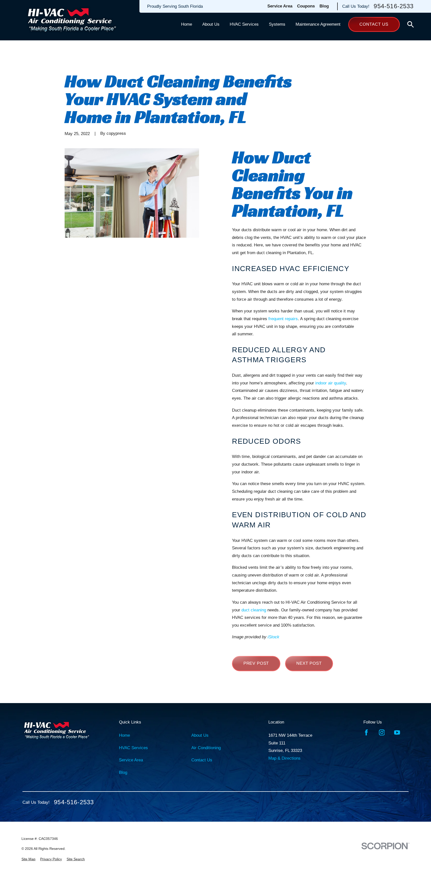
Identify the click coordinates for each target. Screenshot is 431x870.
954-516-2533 (394, 6)
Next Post (309, 663)
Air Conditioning (206, 747)
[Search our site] (410, 24)
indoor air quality (330, 383)
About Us (200, 735)
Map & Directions (284, 758)
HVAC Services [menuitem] (244, 24)
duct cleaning (253, 610)
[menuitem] (28, 859)
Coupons (306, 6)
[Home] (72, 20)
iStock (273, 637)
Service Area (279, 6)
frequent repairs (283, 318)
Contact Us (373, 24)
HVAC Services (133, 747)
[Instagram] (382, 732)
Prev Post (256, 663)
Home (124, 735)
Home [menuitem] (186, 24)
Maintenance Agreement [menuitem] (318, 24)
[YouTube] (397, 732)
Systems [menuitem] (277, 24)
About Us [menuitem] (210, 24)
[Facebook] (366, 732)
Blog (324, 6)
